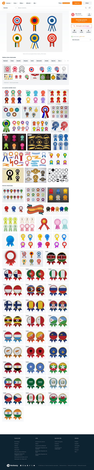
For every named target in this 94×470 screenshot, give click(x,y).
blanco (60, 60)
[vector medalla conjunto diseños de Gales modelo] (58, 399)
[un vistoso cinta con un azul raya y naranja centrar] (35, 209)
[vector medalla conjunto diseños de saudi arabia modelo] (35, 383)
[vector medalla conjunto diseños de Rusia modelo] (58, 290)
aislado (46, 60)
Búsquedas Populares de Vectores (41, 448)
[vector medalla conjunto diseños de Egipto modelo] (13, 368)
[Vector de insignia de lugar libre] (35, 175)
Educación (16, 449)
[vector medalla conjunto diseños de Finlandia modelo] (13, 306)
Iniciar (87, 3)
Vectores (8, 3)
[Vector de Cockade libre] (13, 97)
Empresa (16, 447)
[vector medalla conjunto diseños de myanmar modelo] (58, 368)
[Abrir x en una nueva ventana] (31, 465)
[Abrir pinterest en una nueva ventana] (27, 465)
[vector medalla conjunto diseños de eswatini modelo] (35, 290)
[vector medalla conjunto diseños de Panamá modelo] (13, 275)
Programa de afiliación (40, 445)
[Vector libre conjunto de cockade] (35, 97)
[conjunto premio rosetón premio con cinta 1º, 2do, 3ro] (27, 224)
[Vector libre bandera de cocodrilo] (60, 112)
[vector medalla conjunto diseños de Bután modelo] (35, 337)
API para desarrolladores (20, 451)
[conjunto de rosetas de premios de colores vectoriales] (27, 241)
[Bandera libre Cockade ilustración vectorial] (13, 194)
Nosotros (57, 445)
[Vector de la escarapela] (31, 258)
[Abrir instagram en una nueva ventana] (23, 465)
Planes (60, 3)
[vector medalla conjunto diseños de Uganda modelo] (13, 321)
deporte (53, 60)
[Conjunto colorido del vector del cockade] (14, 142)
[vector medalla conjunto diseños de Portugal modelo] (35, 275)
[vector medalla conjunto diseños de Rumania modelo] (35, 306)
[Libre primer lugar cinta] (13, 175)
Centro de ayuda (58, 441)
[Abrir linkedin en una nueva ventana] (25, 465)
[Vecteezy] (3, 3)
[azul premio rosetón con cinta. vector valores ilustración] (10, 241)
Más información (75, 39)
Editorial (28, 3)
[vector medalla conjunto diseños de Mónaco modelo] (13, 290)
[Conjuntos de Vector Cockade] (58, 97)
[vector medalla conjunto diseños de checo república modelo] (13, 399)
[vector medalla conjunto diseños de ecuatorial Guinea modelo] (13, 383)
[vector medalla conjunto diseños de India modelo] (13, 414)
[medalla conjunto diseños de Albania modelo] (35, 352)
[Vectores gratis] (13, 159)
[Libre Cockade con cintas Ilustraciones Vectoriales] (31, 112)
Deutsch (77, 447)
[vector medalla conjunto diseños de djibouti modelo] (58, 321)
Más (35, 3)
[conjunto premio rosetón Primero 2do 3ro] (10, 224)
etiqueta (26, 60)
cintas (12, 60)
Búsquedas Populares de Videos (41, 454)
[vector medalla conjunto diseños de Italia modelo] (58, 275)
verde (32, 60)
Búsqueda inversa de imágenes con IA (19, 454)
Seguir (89, 15)
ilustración (39, 60)
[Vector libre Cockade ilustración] (58, 159)
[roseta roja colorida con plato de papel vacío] (10, 258)
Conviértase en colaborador (58, 448)
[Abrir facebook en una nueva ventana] (20, 465)
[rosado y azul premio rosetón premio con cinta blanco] (61, 224)
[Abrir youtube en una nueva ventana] (34, 465)
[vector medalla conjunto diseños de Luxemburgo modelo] (13, 337)
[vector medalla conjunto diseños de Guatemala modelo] (58, 383)
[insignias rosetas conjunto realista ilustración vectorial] (60, 142)
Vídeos (21, 3)
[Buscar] (86, 8)
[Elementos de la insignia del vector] (58, 175)
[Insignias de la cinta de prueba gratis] (60, 126)
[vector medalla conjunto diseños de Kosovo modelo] (58, 352)
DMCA (36, 443)
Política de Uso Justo (82, 465)
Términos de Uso (63, 465)
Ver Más (62, 77)
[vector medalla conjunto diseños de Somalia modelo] (35, 368)
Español (76, 443)
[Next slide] (66, 60)
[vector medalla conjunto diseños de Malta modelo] (35, 321)
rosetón (19, 60)
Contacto (57, 443)
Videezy (16, 445)
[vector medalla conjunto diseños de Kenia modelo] (56, 258)
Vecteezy (16, 443)
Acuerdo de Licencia (40, 441)
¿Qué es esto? (82, 36)
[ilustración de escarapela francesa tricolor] (45, 112)
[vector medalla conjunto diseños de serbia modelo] (58, 306)
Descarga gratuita (81, 20)
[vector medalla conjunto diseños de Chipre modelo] (13, 352)
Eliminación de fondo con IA (21, 457)
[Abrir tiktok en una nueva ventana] (29, 465)
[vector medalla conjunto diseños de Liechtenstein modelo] (58, 337)
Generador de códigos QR (20, 459)
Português (77, 445)
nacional (5, 60)
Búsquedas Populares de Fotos (41, 451)
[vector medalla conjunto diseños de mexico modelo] (35, 399)
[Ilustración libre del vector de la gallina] (40, 126)
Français (77, 449)
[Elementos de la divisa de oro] (39, 142)
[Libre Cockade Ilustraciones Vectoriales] (11, 112)
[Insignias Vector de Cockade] (58, 194)
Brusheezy (16, 441)
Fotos (15, 3)
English (76, 441)
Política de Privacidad (72, 465)
